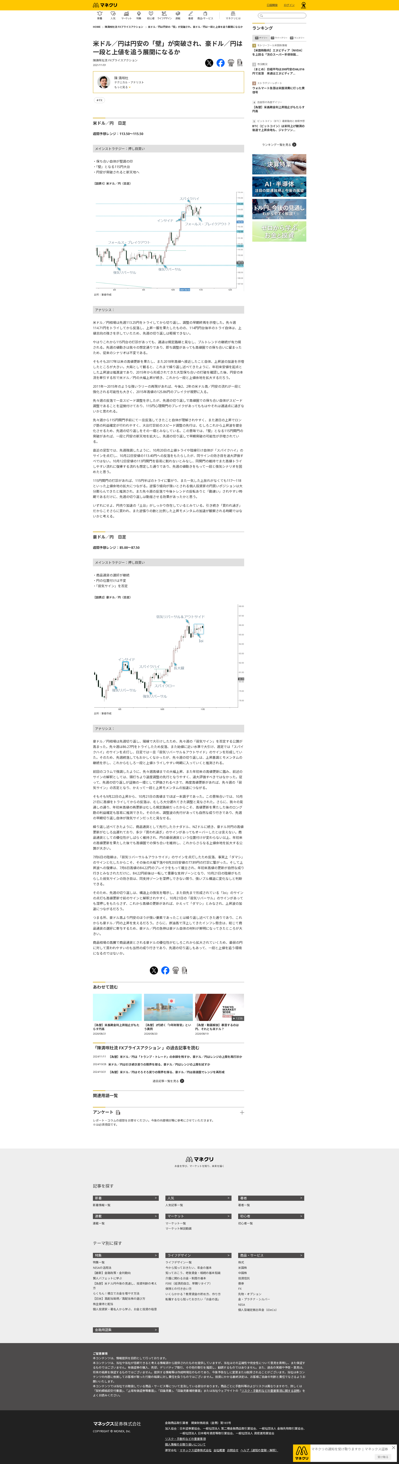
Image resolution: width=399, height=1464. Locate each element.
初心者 (245, 1216)
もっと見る (121, 87)
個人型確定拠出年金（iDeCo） (258, 1310)
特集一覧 (99, 1262)
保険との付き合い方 (178, 1289)
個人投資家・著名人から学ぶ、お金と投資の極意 (125, 1309)
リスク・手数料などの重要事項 (185, 1439)
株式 (241, 1262)
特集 (98, 1255)
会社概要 (219, 1450)
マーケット (175, 1216)
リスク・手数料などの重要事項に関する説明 (270, 1391)
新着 (98, 1198)
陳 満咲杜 (121, 78)
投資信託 (244, 1278)
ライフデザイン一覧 (178, 1262)
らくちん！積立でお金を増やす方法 (116, 1293)
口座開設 (272, 5)
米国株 (242, 1268)
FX (100, 100)
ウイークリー (281, 37)
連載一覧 (99, 1223)
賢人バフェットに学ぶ (107, 1278)
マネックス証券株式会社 (196, 1450)
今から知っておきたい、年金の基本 (188, 1268)
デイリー (263, 37)
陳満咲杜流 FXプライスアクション (124, 27)
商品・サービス (252, 1255)
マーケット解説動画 (178, 1228)
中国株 (242, 1273)
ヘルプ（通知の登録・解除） (259, 1450)
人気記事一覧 (174, 1205)
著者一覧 (244, 1205)
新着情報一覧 (101, 1205)
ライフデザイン (179, 1255)
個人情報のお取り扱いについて (185, 1444)
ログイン (289, 5)
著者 (243, 1198)
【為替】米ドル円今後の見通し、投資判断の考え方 (125, 1285)
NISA (241, 1305)
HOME (97, 27)
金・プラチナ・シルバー (254, 1299)
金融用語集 (103, 1330)
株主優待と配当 (103, 1304)
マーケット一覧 (175, 1223)
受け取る (383, 1457)
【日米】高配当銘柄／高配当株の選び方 (119, 1299)
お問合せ (233, 1450)
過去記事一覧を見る (166, 1081)
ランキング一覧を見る (276, 145)
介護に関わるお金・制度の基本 (185, 1278)
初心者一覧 (245, 1223)
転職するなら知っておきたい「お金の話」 (192, 1299)
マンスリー (299, 37)
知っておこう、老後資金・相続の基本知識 (192, 1273)
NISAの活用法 (102, 1268)
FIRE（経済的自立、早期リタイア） (188, 1283)
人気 (170, 1198)
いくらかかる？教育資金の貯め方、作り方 (193, 1294)
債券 (241, 1283)
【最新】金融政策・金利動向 (112, 1273)
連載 (98, 1216)
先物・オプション (249, 1294)
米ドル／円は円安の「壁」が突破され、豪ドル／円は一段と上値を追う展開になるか (195, 27)
